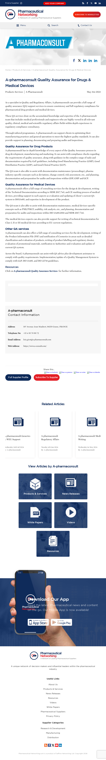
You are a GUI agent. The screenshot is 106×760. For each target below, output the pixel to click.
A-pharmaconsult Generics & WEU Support (15, 438)
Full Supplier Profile (18, 377)
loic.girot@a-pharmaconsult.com (37, 339)
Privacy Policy (53, 716)
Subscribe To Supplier (47, 377)
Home (8, 70)
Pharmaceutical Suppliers (53, 712)
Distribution (53, 737)
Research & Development (53, 728)
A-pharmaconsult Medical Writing (88, 438)
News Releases (53, 693)
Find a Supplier (12, 3)
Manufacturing (53, 733)
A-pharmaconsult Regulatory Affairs (48, 438)
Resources (53, 698)
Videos (53, 703)
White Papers (53, 707)
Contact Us (86, 25)
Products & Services (22, 70)
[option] (53, 434)
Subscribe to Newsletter (87, 14)
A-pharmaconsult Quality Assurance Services (36, 271)
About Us (53, 684)
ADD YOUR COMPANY (54, 3)
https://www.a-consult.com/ (35, 346)
